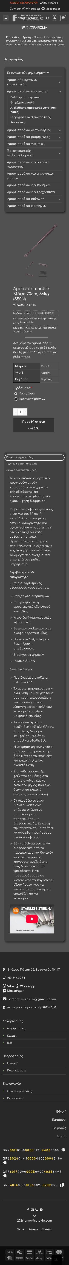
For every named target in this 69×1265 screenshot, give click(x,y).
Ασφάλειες (17, 122)
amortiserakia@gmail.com (31, 999)
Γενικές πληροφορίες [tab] (19, 457)
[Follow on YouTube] (41, 1209)
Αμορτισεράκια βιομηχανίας (28, 137)
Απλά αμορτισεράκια (24, 97)
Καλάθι (11, 1035)
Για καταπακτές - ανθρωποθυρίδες (20, 153)
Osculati (36, 328)
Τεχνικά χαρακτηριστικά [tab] (21, 464)
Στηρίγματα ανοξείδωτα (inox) (30, 117)
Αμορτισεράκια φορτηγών (27, 205)
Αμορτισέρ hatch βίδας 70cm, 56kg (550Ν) (40, 44)
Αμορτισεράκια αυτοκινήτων (29, 130)
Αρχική (27, 37)
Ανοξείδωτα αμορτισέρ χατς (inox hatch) (33, 109)
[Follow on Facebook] (28, 1209)
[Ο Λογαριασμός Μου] (54, 18)
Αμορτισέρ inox (22, 331)
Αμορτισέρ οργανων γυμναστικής (22, 82)
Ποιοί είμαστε (16, 1070)
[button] (6, 18)
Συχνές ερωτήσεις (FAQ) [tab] (21, 470)
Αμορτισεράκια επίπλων (25, 199)
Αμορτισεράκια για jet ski (26, 143)
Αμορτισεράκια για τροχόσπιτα (31, 192)
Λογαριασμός (16, 1028)
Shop (37, 37)
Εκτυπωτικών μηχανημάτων (28, 73)
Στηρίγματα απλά (22, 102)
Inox (27, 328)
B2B (9, 1042)
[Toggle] (60, 82)
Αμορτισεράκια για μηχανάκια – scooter (31, 176)
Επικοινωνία (15, 1098)
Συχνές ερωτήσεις (19, 1091)
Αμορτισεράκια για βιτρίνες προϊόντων (28, 165)
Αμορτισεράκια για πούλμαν (28, 185)
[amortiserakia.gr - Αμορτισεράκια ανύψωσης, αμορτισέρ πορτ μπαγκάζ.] (28, 18)
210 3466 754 (15, 978)
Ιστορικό (13, 1063)
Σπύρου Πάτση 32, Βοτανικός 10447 (32, 969)
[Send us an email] (32, 1209)
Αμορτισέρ (49, 328)
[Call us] (36, 1209)
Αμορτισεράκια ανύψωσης (27, 91)
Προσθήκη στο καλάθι (33, 425)
